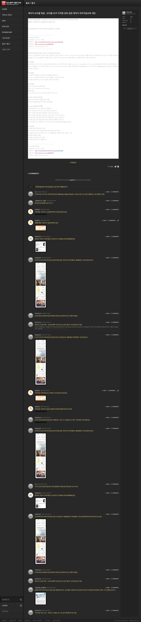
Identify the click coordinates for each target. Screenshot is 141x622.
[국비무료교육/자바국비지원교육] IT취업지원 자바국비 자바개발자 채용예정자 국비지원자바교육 (64, 260)
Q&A (4, 21)
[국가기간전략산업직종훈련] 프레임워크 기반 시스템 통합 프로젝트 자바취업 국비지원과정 (62, 420)
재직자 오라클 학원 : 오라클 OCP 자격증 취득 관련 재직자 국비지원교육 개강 (58, 325)
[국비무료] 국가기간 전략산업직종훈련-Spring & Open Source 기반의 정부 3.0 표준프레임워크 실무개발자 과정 (69, 194)
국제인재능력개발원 (40, 587)
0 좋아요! (73, 162)
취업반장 (37, 209)
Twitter (115, 166)
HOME (4, 9)
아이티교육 (38, 313)
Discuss (5, 26)
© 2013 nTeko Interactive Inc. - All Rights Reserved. (127, 620)
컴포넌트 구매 (12, 620)
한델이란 (4, 620)
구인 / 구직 (6, 50)
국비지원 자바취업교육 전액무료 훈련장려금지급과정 (51, 393)
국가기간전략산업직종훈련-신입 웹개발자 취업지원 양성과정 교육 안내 (56, 486)
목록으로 (130, 29)
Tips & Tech (7, 15)
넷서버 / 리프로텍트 (37, 620)
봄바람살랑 (38, 258)
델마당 (20, 620)
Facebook (118, 166)
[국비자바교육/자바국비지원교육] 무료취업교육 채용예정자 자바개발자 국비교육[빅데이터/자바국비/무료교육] (68, 516)
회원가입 (5, 611)
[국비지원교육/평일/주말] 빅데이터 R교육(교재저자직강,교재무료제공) (56, 316)
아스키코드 (47, 620)
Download (7, 32)
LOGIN (4, 606)
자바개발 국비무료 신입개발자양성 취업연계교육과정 (51, 212)
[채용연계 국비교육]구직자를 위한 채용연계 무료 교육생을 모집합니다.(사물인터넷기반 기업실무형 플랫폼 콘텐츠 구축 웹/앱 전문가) (75, 590)
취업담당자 (38, 236)
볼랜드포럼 (27, 620)
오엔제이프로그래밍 (40, 200)
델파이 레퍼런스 (56, 620)
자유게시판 (6, 38)
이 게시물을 (110, 166)
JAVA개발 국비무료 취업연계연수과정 (46, 223)
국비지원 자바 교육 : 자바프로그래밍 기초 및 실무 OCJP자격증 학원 (55, 613)
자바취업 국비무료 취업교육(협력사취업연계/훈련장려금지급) (53, 409)
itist (36, 192)
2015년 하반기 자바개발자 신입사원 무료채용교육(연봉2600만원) (55, 239)
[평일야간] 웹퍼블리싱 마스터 (44, 203)
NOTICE (31, 187)
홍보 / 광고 (6, 44)
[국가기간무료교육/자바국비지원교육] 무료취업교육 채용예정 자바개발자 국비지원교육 (61, 337)
